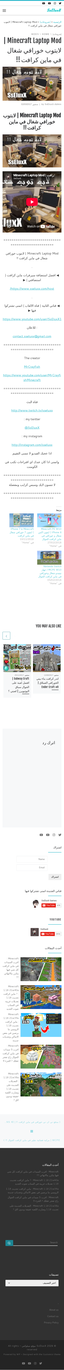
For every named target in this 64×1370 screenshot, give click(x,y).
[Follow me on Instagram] (55, 3)
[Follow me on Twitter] (60, 3)
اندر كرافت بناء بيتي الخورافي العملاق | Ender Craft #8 (47, 683)
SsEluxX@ (32, 427)
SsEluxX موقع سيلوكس (34, 1345)
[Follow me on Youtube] (49, 3)
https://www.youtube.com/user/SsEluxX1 (32, 319)
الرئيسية (57, 22)
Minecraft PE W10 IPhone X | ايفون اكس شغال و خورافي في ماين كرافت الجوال (49, 534)
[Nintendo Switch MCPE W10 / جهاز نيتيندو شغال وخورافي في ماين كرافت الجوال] (49, 557)
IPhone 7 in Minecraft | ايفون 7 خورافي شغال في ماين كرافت (22, 532)
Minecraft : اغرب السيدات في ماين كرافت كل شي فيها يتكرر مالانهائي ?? (33, 1173)
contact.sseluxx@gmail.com (32, 336)
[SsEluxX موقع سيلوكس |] (53, 10)
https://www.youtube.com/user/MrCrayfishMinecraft (32, 377)
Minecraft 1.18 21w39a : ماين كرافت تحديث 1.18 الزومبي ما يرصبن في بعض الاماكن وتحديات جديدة (32, 1190)
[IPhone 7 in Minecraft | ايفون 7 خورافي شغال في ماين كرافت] (21, 520)
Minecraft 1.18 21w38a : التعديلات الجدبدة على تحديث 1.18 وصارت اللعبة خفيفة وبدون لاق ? (34, 1207)
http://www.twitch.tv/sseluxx (32, 410)
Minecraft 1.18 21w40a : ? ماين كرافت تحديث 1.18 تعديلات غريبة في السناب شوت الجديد (34, 1181)
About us (54, 1309)
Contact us (53, 1316)
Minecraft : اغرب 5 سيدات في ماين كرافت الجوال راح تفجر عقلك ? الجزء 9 (33, 1199)
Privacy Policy (51, 1322)
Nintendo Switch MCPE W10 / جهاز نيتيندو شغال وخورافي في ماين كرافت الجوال (49, 571)
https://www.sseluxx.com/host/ (32, 288)
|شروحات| (45, 22)
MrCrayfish (32, 366)
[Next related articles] (6, 635)
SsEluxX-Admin (53, 104)
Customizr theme (52, 1354)
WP (18, 1354)
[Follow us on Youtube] (43, 3)
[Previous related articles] (15, 635)
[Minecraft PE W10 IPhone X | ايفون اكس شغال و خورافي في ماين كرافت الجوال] (49, 520)
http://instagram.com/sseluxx (32, 444)
